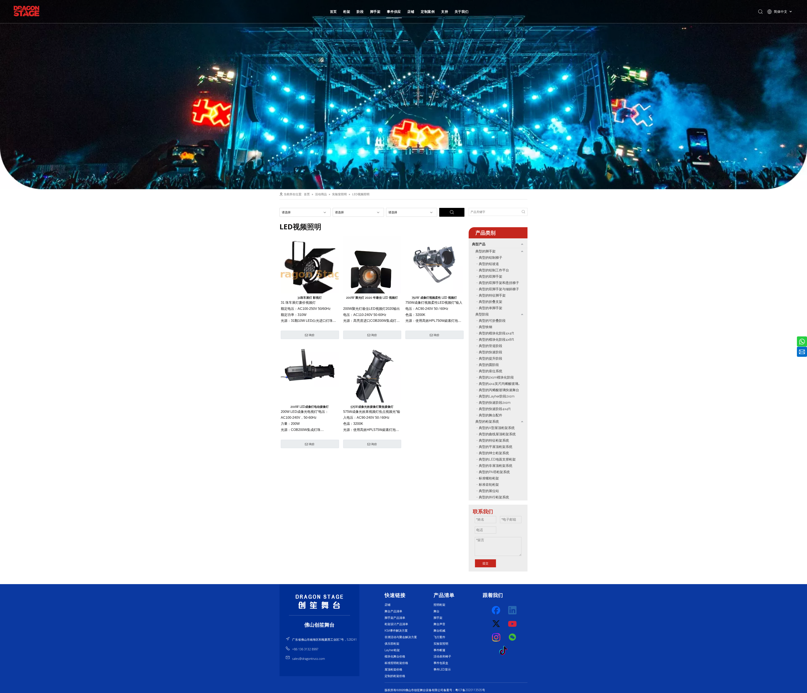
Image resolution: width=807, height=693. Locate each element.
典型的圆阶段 (489, 365)
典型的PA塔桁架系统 (494, 472)
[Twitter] (496, 624)
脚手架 (375, 11)
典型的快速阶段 (490, 352)
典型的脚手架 (485, 251)
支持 (444, 11)
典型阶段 (482, 314)
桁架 (346, 11)
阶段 (360, 11)
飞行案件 (439, 637)
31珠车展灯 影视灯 (309, 297)
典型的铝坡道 (489, 264)
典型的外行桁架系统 (494, 497)
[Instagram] (496, 637)
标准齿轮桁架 (489, 485)
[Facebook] (496, 610)
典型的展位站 (489, 491)
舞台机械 (439, 630)
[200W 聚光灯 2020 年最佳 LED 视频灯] (372, 274)
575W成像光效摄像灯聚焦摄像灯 (372, 406)
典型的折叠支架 (490, 302)
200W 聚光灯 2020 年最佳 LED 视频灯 (372, 297)
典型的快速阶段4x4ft (495, 409)
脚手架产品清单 (395, 617)
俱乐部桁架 (392, 643)
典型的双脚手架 (490, 277)
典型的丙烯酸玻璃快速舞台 (499, 390)
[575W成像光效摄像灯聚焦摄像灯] (372, 378)
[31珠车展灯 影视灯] (310, 273)
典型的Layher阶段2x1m (496, 396)
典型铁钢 (485, 327)
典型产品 (478, 244)
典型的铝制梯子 (490, 258)
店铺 (410, 11)
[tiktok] (504, 650)
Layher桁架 (392, 650)
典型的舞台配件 (490, 415)
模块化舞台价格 (395, 656)
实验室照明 (441, 643)
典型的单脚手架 (490, 308)
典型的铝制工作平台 (494, 270)
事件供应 (394, 11)
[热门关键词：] (523, 212)
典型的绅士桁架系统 (494, 453)
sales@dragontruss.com (308, 659)
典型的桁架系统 (487, 422)
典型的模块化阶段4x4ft (496, 333)
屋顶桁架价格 (393, 669)
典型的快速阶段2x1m (494, 403)
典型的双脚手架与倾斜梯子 (499, 289)
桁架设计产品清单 (396, 624)
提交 (485, 563)
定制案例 (428, 11)
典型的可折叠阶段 (492, 321)
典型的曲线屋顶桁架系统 (497, 434)
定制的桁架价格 (395, 676)
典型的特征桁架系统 (494, 440)
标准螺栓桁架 (489, 478)
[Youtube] (512, 624)
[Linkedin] (512, 610)
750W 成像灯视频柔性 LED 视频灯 (434, 297)
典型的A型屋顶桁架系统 (497, 428)
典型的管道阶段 (490, 346)
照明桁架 (439, 604)
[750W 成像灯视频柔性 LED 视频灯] (434, 264)
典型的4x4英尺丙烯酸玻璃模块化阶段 (503, 384)
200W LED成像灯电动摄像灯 (309, 406)
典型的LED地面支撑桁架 (497, 459)
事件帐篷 (439, 650)
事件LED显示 (442, 669)
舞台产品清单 (393, 611)
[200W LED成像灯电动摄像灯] (310, 365)
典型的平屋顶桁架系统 (495, 447)
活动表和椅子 (442, 656)
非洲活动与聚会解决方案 (401, 637)
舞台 (436, 611)
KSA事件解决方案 (396, 630)
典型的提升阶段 (490, 358)
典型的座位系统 (490, 371)
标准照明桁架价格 (396, 663)
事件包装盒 (441, 663)
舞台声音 (439, 624)
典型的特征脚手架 (492, 295)
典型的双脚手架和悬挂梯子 (499, 283)
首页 (333, 11)
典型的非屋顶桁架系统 (495, 466)
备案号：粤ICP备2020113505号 (464, 690)
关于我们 (462, 11)
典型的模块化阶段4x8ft (496, 340)
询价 (312, 335)
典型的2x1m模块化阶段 (496, 377)
